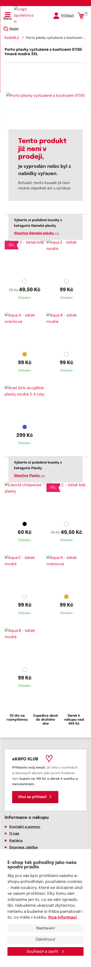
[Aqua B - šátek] (66, 331)
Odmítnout (45, 940)
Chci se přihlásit (32, 797)
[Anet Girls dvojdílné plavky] (25, 404)
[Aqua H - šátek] (25, 331)
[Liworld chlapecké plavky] (25, 501)
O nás (14, 834)
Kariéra (15, 841)
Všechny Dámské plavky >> (36, 233)
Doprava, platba (23, 847)
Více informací (62, 918)
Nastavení (45, 928)
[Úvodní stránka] (24, 15)
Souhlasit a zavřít (43, 952)
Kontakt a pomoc (24, 827)
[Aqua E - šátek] (66, 258)
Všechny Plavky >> (29, 475)
